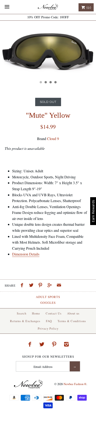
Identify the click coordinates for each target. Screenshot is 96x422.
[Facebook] (29, 344)
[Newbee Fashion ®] (48, 7)
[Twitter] (41, 344)
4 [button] (55, 82)
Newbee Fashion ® (75, 384)
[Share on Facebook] (23, 285)
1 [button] (40, 82)
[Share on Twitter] (32, 285)
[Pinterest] (54, 344)
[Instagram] (66, 344)
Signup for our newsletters (48, 357)
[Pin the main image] (41, 285)
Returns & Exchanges (25, 321)
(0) (88, 8)
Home (36, 313)
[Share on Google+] (51, 285)
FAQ (49, 321)
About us (73, 313)
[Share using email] (59, 285)
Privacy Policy (48, 328)
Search (21, 313)
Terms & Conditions (72, 321)
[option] (48, 49)
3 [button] (50, 82)
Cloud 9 (53, 138)
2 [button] (45, 82)
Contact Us (54, 313)
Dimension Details (25, 254)
